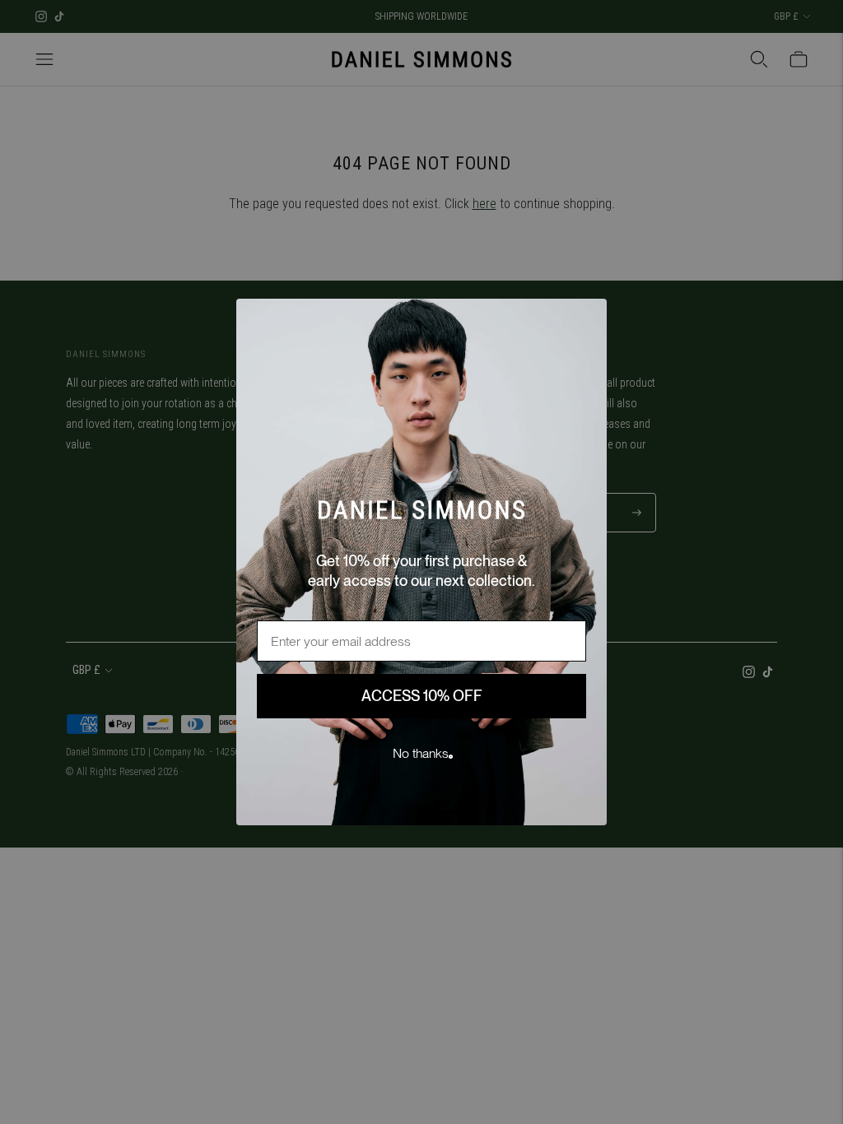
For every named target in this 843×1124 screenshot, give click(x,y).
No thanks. (422, 753)
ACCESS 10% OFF (421, 695)
